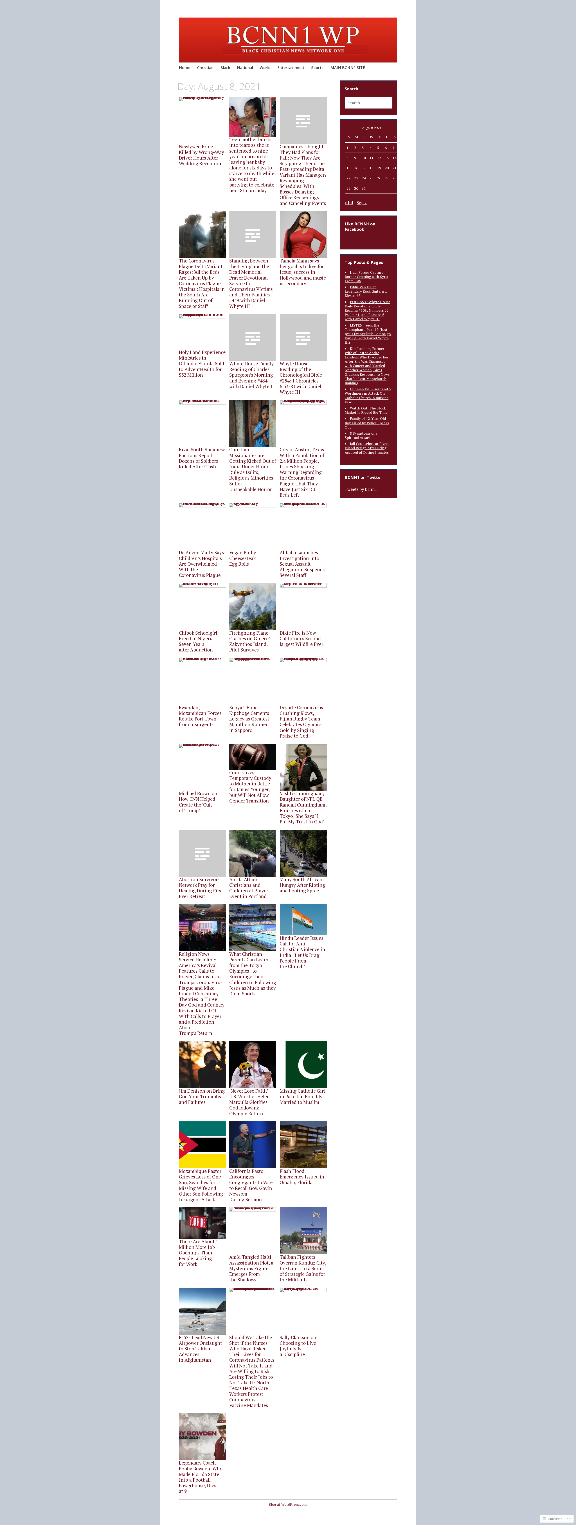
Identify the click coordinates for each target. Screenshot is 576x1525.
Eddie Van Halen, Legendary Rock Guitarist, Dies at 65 (366, 291)
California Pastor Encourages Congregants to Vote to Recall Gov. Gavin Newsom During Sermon (251, 1185)
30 (356, 188)
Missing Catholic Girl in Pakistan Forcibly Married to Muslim (302, 1096)
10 (364, 157)
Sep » (362, 202)
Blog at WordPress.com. (288, 1504)
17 (364, 167)
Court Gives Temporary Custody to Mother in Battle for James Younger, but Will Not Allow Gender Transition (250, 786)
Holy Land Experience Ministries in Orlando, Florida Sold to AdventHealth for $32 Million (202, 363)
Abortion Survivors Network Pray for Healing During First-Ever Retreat (202, 888)
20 (387, 167)
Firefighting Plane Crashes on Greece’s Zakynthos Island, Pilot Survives (250, 641)
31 (364, 188)
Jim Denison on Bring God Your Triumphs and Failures (202, 1096)
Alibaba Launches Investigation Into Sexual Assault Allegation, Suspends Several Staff (302, 563)
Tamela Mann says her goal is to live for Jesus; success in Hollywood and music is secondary (303, 272)
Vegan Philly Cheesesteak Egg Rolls (242, 558)
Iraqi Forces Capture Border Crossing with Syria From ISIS (366, 276)
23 (356, 178)
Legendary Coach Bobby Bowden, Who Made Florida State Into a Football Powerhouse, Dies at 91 (201, 1477)
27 (387, 178)
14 (394, 157)
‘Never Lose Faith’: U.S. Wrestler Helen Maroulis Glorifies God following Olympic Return (249, 1102)
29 (348, 188)
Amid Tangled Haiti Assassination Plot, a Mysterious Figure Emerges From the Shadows (251, 1268)
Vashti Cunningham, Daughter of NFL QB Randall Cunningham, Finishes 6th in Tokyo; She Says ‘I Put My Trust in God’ (303, 807)
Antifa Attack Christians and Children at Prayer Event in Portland (248, 888)
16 (356, 167)
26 (379, 178)
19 (379, 167)
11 (371, 157)
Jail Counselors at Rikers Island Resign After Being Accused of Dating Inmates (367, 448)
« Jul (349, 202)
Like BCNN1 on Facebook (360, 226)
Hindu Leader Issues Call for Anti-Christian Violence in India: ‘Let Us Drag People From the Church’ (302, 952)
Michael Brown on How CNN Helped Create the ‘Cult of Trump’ (198, 802)
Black (225, 67)
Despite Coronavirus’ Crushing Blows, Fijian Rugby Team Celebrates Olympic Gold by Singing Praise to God (302, 721)
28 (394, 178)
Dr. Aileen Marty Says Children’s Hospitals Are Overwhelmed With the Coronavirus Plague (201, 563)
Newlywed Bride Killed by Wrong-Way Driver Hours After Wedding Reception (201, 155)
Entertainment (290, 67)
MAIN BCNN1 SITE (347, 67)
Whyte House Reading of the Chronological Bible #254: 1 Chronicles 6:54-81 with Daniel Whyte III (301, 377)
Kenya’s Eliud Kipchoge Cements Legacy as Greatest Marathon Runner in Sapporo (249, 718)
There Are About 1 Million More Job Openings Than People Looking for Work (198, 1252)
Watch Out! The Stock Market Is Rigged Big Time (366, 410)
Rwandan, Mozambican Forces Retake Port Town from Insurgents (200, 716)
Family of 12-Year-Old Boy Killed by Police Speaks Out (367, 422)
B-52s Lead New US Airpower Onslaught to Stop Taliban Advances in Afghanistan (200, 1348)
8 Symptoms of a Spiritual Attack (361, 435)
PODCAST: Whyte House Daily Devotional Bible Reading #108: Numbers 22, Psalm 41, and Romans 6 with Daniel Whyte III (367, 310)
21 (394, 167)
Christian (205, 67)
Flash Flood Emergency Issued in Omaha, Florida (302, 1176)
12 (379, 157)
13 (387, 157)
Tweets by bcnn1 (361, 489)
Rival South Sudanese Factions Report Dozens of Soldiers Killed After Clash (202, 458)
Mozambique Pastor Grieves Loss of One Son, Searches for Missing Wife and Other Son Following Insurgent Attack (201, 1185)
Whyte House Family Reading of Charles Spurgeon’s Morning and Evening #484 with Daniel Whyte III (252, 374)
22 (348, 178)
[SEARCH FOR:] (368, 103)
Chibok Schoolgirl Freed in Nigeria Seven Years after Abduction (198, 641)
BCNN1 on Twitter (363, 477)
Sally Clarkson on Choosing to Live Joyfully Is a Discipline (298, 1346)
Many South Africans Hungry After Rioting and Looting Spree (302, 885)
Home (184, 67)
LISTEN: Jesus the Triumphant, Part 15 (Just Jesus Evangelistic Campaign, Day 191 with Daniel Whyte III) (368, 334)
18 (371, 167)
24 (364, 178)
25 (371, 178)
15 (348, 167)
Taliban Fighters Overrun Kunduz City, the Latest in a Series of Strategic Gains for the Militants (303, 1268)
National (245, 67)
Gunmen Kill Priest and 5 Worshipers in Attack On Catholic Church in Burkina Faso (368, 396)
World (265, 67)
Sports (317, 67)
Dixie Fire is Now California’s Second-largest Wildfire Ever (301, 638)
